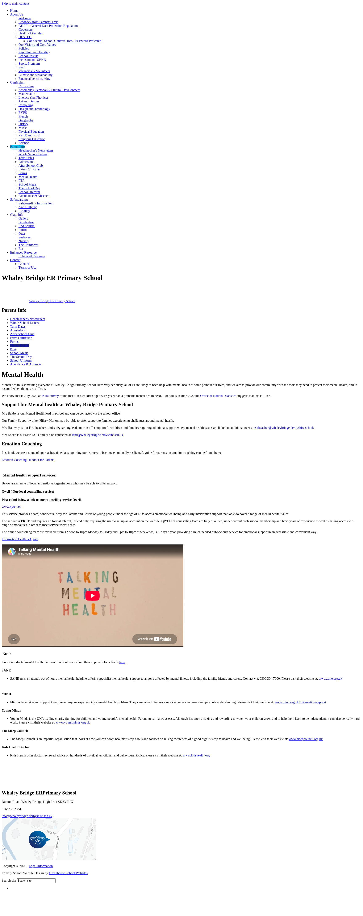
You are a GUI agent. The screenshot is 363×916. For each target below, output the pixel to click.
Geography (25, 120)
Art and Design (28, 101)
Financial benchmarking (34, 78)
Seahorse (24, 237)
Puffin (22, 230)
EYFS (22, 112)
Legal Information (41, 866)
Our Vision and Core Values (37, 44)
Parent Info (17, 146)
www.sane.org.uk (330, 678)
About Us (16, 14)
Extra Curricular (29, 169)
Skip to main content (15, 3)
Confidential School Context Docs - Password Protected (64, 41)
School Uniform (29, 192)
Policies (23, 48)
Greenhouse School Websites (68, 873)
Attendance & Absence (33, 196)
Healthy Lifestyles (30, 33)
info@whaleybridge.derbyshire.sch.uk (27, 816)
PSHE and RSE (29, 135)
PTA (21, 180)
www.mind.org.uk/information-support (300, 702)
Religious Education (31, 139)
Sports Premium (29, 63)
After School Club (30, 165)
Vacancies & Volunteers (34, 71)
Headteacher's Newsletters (35, 150)
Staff (21, 67)
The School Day (29, 188)
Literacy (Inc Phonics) (33, 97)
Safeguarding (19, 199)
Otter (21, 233)
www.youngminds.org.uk (73, 722)
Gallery (23, 218)
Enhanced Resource (23, 252)
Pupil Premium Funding (34, 52)
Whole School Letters (32, 154)
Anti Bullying (27, 207)
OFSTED (25, 37)
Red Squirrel (26, 226)
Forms (22, 173)
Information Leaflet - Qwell (20, 539)
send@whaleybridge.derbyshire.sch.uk (97, 435)
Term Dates (26, 158)
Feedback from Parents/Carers (38, 22)
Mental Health (27, 177)
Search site (9, 880)
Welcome (24, 18)
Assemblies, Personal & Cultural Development (49, 90)
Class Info (17, 214)
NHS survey (50, 396)
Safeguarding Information (35, 203)
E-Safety (24, 211)
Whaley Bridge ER (52, 301)
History (23, 124)
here (122, 662)
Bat (20, 248)
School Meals (27, 184)
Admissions (26, 162)
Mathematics (26, 94)
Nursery (23, 241)
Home (14, 10)
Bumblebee (26, 222)
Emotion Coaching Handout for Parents (28, 460)
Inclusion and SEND (32, 60)
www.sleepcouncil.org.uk (306, 739)
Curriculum (17, 82)
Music (22, 128)
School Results (28, 56)
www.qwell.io (11, 507)
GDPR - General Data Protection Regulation (48, 25)
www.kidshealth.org (196, 755)
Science (23, 143)
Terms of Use (27, 267)
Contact (15, 260)
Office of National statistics (218, 396)
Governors (25, 29)
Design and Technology (34, 109)
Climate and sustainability (35, 75)
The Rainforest (28, 245)
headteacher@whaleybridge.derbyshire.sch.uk (283, 427)
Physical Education (31, 131)
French (23, 116)
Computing (25, 105)
